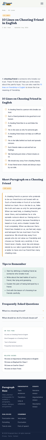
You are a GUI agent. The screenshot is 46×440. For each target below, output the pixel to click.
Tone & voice (6, 426)
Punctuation (22, 422)
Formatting (6, 422)
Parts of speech (23, 426)
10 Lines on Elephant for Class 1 (15, 362)
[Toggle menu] (42, 3)
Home (4, 10)
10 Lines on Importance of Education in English (21, 359)
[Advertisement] (23, 53)
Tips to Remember (10, 342)
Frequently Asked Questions (13, 346)
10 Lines (11, 10)
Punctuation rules (8, 418)
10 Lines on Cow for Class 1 (14, 365)
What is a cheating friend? (13, 311)
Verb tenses (22, 418)
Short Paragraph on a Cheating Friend (16, 338)
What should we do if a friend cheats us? (20, 318)
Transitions (21, 397)
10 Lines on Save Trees (12, 369)
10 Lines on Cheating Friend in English (16, 334)
